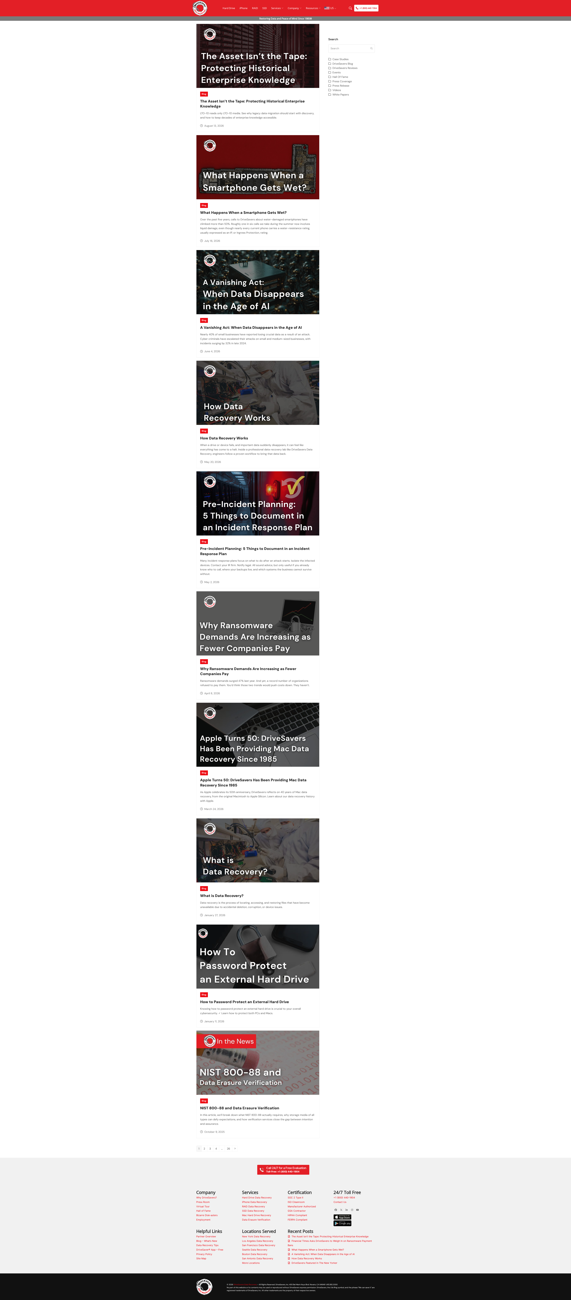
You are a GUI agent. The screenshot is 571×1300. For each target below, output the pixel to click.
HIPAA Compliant (297, 1215)
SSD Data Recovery (253, 1210)
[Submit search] (371, 48)
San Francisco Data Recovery (258, 1245)
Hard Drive (229, 8)
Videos (336, 90)
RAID (255, 8)
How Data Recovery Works (224, 438)
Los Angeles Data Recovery (257, 1240)
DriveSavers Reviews (344, 68)
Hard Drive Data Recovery (257, 1197)
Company (293, 8)
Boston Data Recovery (254, 1254)
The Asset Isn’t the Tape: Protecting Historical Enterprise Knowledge (330, 1236)
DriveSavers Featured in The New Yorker (314, 1262)
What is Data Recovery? (222, 895)
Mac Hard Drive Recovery (256, 1215)
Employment (203, 1219)
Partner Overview (206, 1236)
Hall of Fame (203, 1210)
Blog (204, 94)
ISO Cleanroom (296, 1202)
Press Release (340, 85)
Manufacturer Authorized (302, 1206)
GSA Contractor (297, 1210)
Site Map (201, 1258)
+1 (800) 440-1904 (344, 1197)
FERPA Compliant (297, 1219)
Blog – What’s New (206, 1240)
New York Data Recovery (256, 1236)
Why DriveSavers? (206, 1197)
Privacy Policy (204, 1254)
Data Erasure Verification (256, 1219)
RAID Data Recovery (253, 1206)
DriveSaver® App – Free (209, 1249)
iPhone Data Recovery (254, 1202)
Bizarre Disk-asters (207, 1215)
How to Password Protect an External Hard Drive (244, 1001)
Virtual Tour (203, 1206)
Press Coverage (342, 81)
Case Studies (340, 59)
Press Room (203, 1202)
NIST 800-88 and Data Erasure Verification (239, 1108)
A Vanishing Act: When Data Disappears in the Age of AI (251, 327)
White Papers (340, 94)
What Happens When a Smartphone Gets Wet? (243, 212)
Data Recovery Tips (207, 1245)
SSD (264, 8)
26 (229, 1148)
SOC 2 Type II (295, 1197)
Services (276, 8)
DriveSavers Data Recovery (245, 1284)
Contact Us (340, 1202)
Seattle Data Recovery (254, 1249)
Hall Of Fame (340, 77)
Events (336, 72)
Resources (312, 8)
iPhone (244, 8)
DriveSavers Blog (342, 63)
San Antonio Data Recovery (257, 1258)
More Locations (251, 1262)
